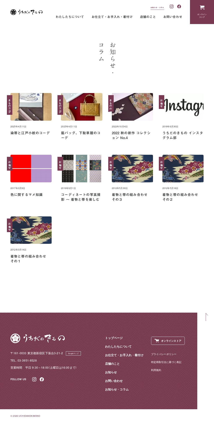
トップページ (114, 338)
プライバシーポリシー (164, 354)
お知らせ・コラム (157, 7)
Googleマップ (73, 353)
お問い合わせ (172, 16)
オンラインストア (202, 15)
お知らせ (111, 372)
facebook (179, 7)
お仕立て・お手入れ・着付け (112, 16)
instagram (172, 7)
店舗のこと (148, 16)
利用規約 (156, 370)
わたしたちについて (70, 16)
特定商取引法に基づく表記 (166, 362)
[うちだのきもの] (26, 12)
